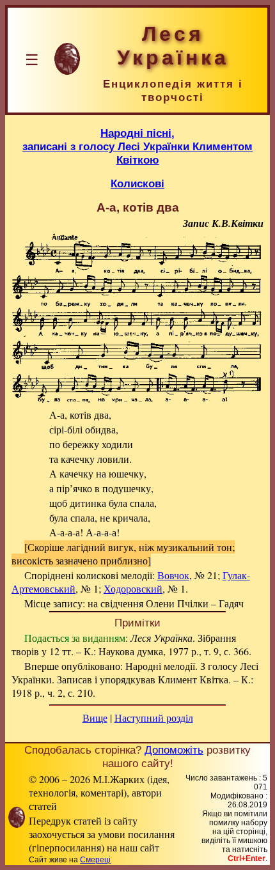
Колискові (137, 183)
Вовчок (173, 575)
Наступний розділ (153, 717)
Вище (94, 717)
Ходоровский (133, 588)
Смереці (95, 859)
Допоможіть (174, 749)
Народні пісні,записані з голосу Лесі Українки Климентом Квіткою (137, 146)
